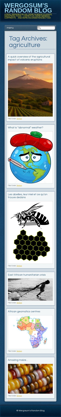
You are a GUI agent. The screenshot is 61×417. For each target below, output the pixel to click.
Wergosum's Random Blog (28, 8)
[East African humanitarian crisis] (30, 300)
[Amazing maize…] (30, 393)
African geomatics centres (24, 311)
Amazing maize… (18, 360)
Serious (19, 118)
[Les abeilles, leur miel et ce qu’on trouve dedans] (30, 263)
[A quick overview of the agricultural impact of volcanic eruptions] (30, 115)
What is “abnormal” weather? (25, 127)
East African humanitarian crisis (27, 274)
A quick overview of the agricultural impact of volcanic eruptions (29, 58)
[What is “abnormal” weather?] (30, 182)
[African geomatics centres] (30, 348)
